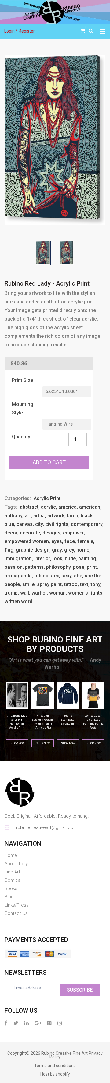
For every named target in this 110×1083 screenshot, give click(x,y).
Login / (10, 31)
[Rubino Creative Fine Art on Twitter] (15, 1023)
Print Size (22, 380)
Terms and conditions (55, 1065)
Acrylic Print (47, 498)
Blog (9, 897)
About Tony (16, 863)
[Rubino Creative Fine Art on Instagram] (59, 1023)
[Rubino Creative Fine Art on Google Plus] (38, 1023)
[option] (55, 140)
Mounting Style (22, 408)
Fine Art (12, 872)
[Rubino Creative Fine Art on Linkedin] (26, 1023)
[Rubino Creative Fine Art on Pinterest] (49, 1023)
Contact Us (16, 913)
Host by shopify (55, 1074)
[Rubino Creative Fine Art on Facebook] (6, 1023)
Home (11, 855)
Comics (12, 880)
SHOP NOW (17, 743)
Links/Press (17, 905)
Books (11, 888)
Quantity (21, 437)
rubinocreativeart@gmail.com (46, 827)
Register (27, 31)
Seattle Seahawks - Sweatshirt (42, 719)
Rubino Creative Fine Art (64, 1053)
